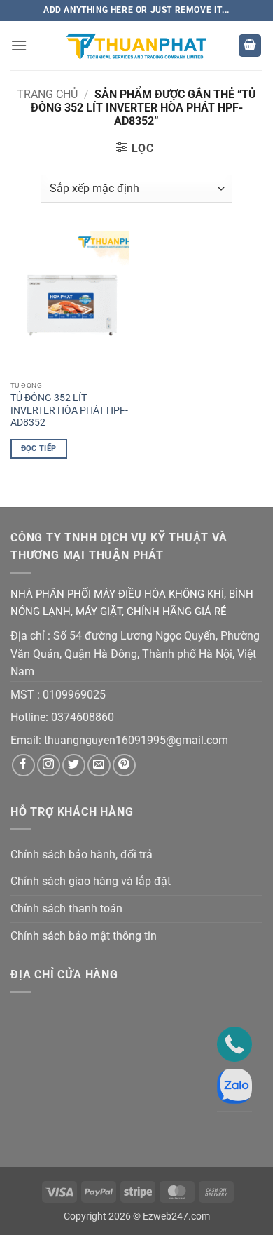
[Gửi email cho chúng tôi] (99, 765)
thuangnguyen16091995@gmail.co (131, 740)
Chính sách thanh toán (66, 908)
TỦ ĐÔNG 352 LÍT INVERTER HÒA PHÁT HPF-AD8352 (69, 410)
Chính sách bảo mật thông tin (83, 936)
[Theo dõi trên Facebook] (23, 765)
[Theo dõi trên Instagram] (48, 765)
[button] (18, 45)
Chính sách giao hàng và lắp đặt (90, 881)
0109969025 (74, 694)
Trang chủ (47, 94)
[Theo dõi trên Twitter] (73, 765)
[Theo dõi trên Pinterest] (124, 765)
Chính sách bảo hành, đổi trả (81, 854)
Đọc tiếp (39, 448)
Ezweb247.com (176, 1216)
